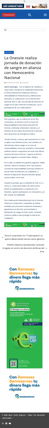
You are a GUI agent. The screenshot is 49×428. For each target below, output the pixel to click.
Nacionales (9, 52)
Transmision (8, 15)
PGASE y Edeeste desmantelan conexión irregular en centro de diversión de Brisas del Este (23, 248)
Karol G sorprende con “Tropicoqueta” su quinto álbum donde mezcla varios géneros (24, 237)
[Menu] (45, 15)
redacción (25, 83)
